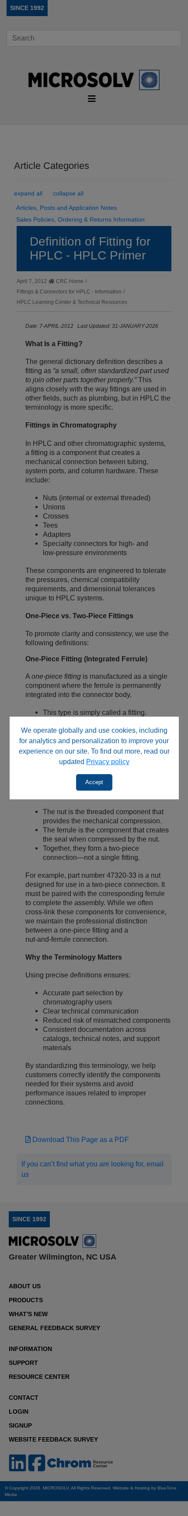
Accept (94, 782)
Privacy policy (107, 761)
